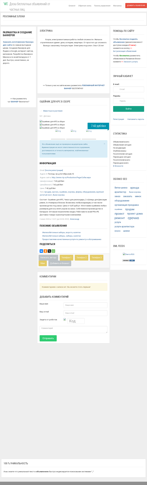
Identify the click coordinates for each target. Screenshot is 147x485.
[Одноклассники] (45, 251)
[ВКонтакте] (41, 251)
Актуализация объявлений (124, 51)
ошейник (63, 192)
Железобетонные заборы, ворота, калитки (61, 232)
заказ (117, 196)
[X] (49, 251)
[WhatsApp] (53, 251)
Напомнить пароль (135, 119)
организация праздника (127, 205)
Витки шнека (121, 187)
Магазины (117, 6)
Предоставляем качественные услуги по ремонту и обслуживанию (71, 239)
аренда (134, 187)
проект (119, 213)
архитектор (120, 192)
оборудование (89, 192)
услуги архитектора (124, 226)
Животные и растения (52, 111)
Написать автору (48, 257)
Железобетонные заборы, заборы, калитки (61, 236)
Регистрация (118, 119)
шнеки (126, 231)
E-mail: (116, 84)
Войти (128, 109)
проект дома (135, 213)
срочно (55, 192)
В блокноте (118, 166)
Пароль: (117, 96)
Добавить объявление (136, 5)
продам (47, 192)
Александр (74, 219)
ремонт (120, 218)
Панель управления (102, 6)
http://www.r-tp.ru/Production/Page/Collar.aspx (71, 177)
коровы (71, 192)
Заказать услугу (131, 62)
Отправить (48, 338)
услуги (118, 222)
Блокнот (72, 6)
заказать (127, 196)
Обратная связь (84, 6)
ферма (79, 192)
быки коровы (59, 195)
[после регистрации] (54, 170)
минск (138, 196)
